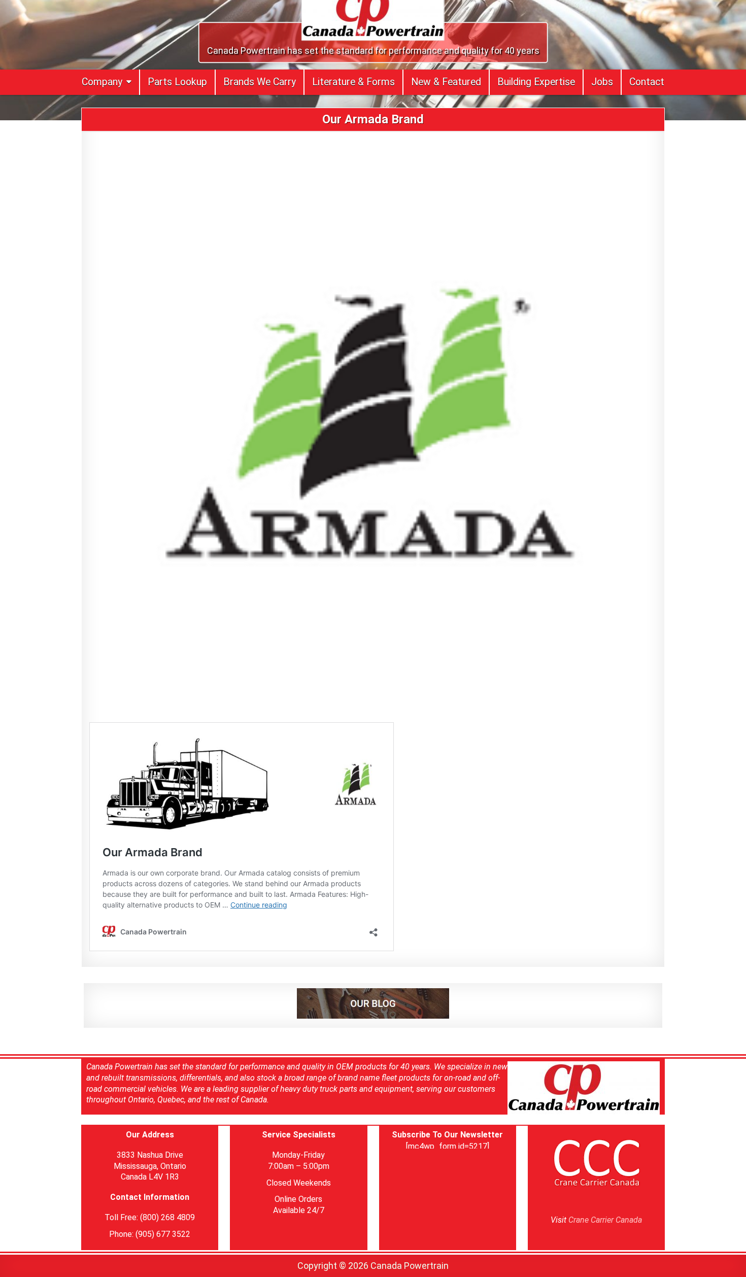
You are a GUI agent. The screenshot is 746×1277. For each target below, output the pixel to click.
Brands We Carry (259, 82)
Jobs (602, 82)
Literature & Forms (353, 82)
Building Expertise (536, 82)
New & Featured (446, 82)
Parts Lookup (177, 82)
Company (102, 82)
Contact (646, 82)
